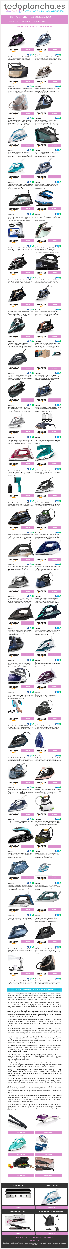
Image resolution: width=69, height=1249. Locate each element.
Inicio (11, 17)
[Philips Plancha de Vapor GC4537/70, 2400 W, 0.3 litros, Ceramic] (21, 1143)
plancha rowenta (21, 17)
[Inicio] (34, 12)
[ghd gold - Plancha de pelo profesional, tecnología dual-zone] (21, 1122)
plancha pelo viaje (17, 1211)
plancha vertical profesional (51, 1211)
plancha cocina (26, 21)
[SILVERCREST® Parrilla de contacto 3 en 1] (21, 1165)
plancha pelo (13, 21)
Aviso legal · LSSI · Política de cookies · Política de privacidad (34, 1237)
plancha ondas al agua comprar (40, 17)
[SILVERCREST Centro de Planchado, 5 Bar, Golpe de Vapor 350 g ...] (48, 1143)
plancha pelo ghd (39, 21)
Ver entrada (21, 1133)
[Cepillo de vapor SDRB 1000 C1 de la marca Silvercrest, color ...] (48, 1122)
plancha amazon (51, 1185)
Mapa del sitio (34, 1240)
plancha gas (18, 1185)
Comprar (27, 49)
